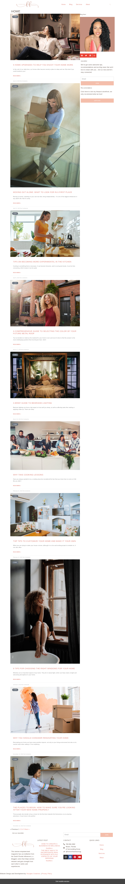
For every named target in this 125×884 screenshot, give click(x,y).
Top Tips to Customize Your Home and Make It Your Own (44, 541)
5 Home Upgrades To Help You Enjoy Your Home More (43, 65)
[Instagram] (65, 857)
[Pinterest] (75, 857)
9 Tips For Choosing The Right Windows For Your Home (44, 668)
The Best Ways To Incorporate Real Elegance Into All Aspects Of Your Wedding (49, 854)
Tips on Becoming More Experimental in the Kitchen (42, 262)
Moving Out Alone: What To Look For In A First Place (42, 192)
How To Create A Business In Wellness (49, 845)
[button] (110, 4)
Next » (27, 829)
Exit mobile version (62, 881)
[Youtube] (79, 857)
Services (79, 4)
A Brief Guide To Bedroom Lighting (32, 403)
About (88, 4)
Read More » (17, 75)
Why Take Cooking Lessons (28, 475)
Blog (70, 4)
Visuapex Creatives (33, 873)
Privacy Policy (47, 873)
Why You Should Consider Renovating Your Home (41, 738)
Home (63, 4)
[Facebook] (70, 857)
